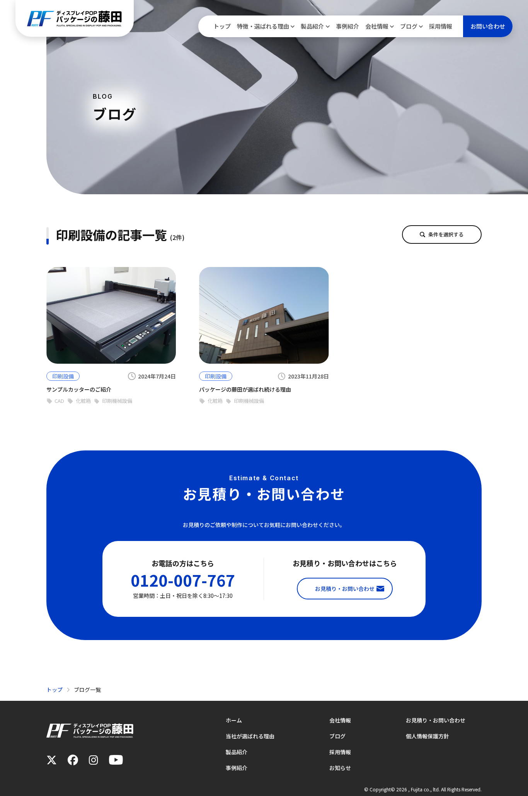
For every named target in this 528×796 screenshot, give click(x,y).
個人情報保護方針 (427, 736)
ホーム (234, 720)
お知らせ (340, 768)
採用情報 (440, 26)
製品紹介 (312, 26)
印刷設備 (63, 376)
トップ (222, 26)
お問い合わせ (487, 26)
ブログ (408, 26)
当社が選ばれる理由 (250, 736)
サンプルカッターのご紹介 (78, 389)
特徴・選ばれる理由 (263, 26)
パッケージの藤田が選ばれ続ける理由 (245, 389)
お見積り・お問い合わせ (435, 720)
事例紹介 (347, 26)
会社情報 (376, 26)
